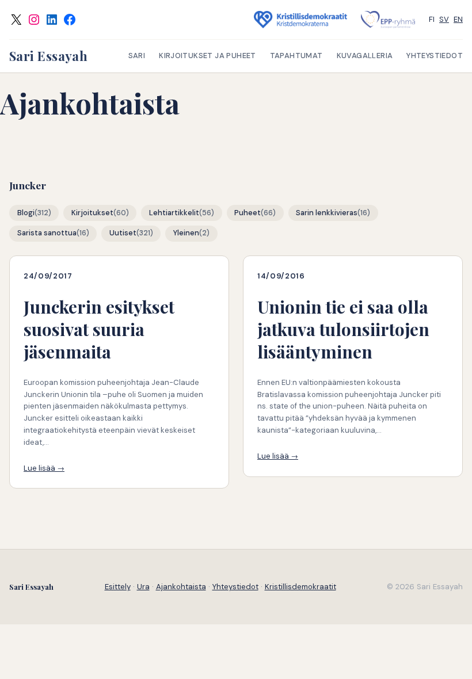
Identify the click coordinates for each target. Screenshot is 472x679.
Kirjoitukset (92, 213)
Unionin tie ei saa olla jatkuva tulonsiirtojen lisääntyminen (343, 329)
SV (444, 19)
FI (432, 19)
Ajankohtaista (181, 587)
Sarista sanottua (47, 233)
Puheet (247, 213)
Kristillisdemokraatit (300, 587)
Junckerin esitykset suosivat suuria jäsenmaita (99, 329)
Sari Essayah (48, 55)
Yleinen (186, 233)
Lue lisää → (44, 468)
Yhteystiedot (235, 587)
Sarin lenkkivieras (326, 213)
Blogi (26, 213)
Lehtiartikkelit (174, 213)
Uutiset (122, 233)
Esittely (118, 587)
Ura (143, 587)
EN (458, 19)
